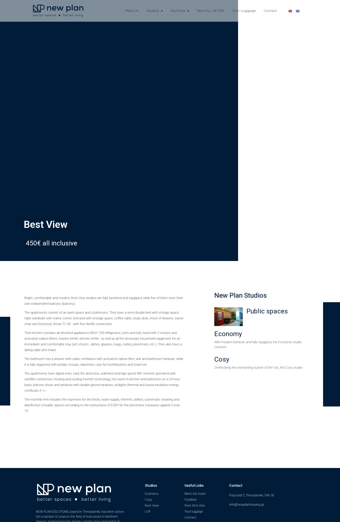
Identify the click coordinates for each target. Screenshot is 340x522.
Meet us (132, 11)
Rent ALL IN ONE (211, 11)
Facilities (178, 11)
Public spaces (267, 311)
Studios (152, 11)
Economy (228, 334)
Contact (270, 11)
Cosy (221, 359)
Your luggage (244, 11)
